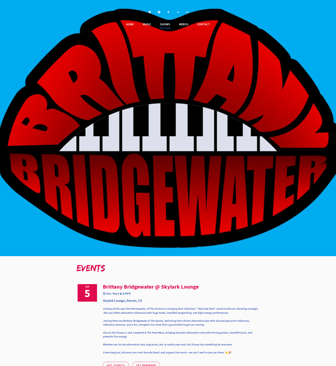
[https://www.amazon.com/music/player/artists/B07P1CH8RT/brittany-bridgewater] (168, 12)
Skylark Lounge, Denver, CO (122, 301)
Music (147, 24)
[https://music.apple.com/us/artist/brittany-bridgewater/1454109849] (159, 12)
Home (130, 24)
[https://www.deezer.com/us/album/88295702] (187, 12)
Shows (165, 24)
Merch (183, 24)
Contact (203, 24)
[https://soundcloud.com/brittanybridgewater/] (178, 12)
